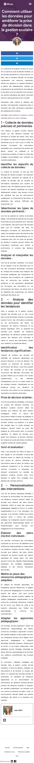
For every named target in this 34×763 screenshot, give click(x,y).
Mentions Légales (24, 752)
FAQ (28, 747)
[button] (30, 4)
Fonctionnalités (18, 747)
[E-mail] (4, 721)
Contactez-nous (9, 752)
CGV (17, 756)
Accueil (7, 747)
